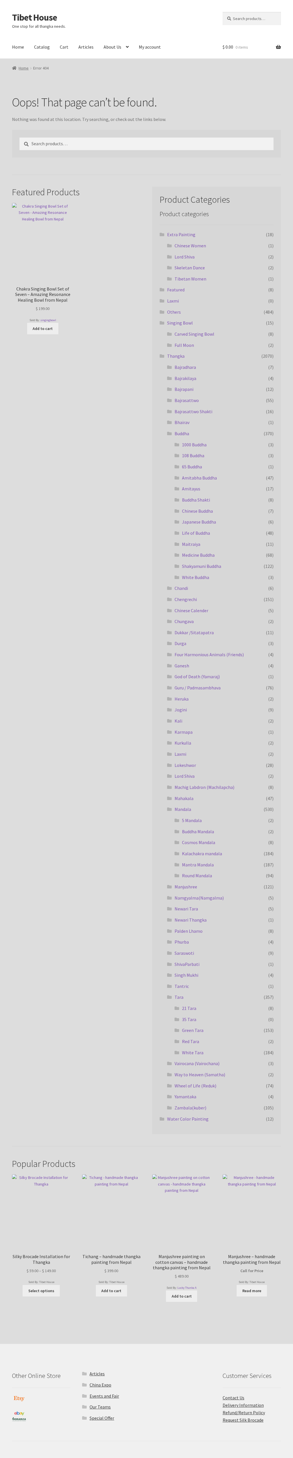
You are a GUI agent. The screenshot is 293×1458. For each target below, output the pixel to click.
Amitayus (191, 489)
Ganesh (182, 666)
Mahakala (184, 798)
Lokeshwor (185, 765)
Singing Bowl (180, 323)
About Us (112, 47)
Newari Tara (186, 909)
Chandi (181, 588)
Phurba (182, 942)
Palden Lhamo (189, 931)
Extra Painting (181, 234)
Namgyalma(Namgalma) (199, 898)
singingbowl (48, 320)
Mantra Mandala (198, 865)
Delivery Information (243, 1405)
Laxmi (173, 301)
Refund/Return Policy (244, 1412)
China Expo (100, 1385)
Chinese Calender (191, 610)
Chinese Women (190, 245)
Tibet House (34, 17)
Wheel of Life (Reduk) (195, 1086)
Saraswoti (184, 953)
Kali (178, 721)
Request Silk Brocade (243, 1420)
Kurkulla (183, 743)
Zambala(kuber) (190, 1108)
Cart (64, 47)
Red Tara (190, 1041)
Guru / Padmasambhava (198, 688)
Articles (86, 47)
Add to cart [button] (43, 328)
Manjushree (186, 887)
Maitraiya (191, 544)
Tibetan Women (190, 279)
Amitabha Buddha (199, 478)
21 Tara (189, 1008)
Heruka (182, 699)
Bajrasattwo (187, 400)
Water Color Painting (188, 1119)
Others (174, 312)
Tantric (182, 986)
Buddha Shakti (196, 500)
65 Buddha (192, 467)
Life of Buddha (196, 533)
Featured (176, 290)
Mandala (183, 809)
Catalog (42, 47)
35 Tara (189, 1019)
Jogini (181, 710)
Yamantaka (185, 1096)
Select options (41, 1290)
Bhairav (182, 422)
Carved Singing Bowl (194, 334)
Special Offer (102, 1418)
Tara (179, 997)
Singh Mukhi (186, 975)
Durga (180, 643)
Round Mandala (197, 875)
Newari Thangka (191, 920)
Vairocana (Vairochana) (197, 1063)
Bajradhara (185, 367)
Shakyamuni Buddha (201, 566)
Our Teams (100, 1407)
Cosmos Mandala (198, 842)
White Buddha (195, 577)
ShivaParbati (187, 964)
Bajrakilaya (185, 378)
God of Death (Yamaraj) (197, 676)
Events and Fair (104, 1396)
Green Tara (192, 1030)
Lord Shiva (185, 257)
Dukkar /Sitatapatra (194, 632)
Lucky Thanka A (187, 1288)
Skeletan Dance (190, 267)
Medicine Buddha (198, 555)
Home (18, 47)
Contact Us (233, 1398)
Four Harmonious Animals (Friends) (209, 654)
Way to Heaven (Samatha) (200, 1074)
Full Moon (184, 345)
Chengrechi (186, 599)
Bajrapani (184, 389)
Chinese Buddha (197, 511)
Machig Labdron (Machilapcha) (204, 787)
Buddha (182, 433)
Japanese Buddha (199, 522)
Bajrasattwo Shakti (193, 411)
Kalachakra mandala (202, 853)
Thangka (176, 356)
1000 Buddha (194, 444)
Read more (251, 1290)
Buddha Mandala (198, 831)
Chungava (184, 621)
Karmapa (184, 732)
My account (150, 47)
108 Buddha (193, 455)
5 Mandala (192, 820)
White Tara (192, 1052)
